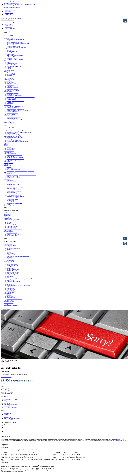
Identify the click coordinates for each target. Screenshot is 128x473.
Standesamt (9, 77)
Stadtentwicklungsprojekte (13, 107)
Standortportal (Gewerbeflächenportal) (13, 229)
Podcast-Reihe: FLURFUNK (13, 160)
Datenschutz (6, 414)
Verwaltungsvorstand (11, 192)
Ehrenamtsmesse (10, 149)
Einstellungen (4, 444)
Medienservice (7, 161)
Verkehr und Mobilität (9, 122)
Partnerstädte (7, 164)
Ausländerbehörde (11, 74)
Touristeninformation (8, 303)
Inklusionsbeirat (7, 152)
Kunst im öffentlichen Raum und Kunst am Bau (18, 256)
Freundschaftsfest (11, 133)
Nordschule (9, 283)
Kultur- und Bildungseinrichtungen (12, 248)
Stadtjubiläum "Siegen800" (10, 114)
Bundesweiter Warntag (12, 51)
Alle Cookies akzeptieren (17, 471)
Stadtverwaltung (7, 183)
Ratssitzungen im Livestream (13, 177)
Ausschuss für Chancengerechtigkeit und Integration (16, 131)
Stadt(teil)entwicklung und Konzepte (15, 109)
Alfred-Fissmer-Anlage (12, 264)
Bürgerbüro (9, 75)
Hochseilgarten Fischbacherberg (14, 95)
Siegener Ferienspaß (11, 98)
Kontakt (5, 402)
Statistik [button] (2, 460)
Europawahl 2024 (11, 201)
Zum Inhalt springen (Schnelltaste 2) (12, 3)
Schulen (8, 62)
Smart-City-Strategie (11, 227)
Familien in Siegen (8, 81)
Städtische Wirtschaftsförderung (14, 234)
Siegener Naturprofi (11, 99)
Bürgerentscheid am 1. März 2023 (14, 203)
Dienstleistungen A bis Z (11, 10)
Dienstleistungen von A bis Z (10, 399)
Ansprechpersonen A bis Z (13, 184)
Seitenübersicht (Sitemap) (9, 419)
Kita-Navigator (10, 85)
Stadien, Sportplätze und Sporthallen (15, 101)
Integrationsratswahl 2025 (13, 199)
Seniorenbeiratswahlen (12, 181)
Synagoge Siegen (11, 289)
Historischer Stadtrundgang (10, 245)
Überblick (9, 50)
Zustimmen (5, 447)
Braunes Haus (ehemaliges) (13, 269)
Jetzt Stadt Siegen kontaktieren (8, 380)
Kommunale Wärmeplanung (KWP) (15, 119)
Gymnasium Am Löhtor (12, 273)
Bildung (5, 60)
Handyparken (10, 296)
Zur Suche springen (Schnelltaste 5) (12, 7)
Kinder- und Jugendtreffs (12, 89)
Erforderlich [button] (3, 446)
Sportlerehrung (10, 103)
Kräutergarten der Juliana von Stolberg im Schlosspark (19, 279)
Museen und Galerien (9, 261)
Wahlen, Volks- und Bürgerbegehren (12, 195)
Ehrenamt (6, 145)
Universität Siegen (11, 70)
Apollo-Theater (10, 266)
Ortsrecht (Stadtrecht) (9, 163)
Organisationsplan (11, 188)
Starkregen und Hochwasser (13, 56)
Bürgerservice (7, 71)
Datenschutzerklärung (117, 440)
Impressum (6, 415)
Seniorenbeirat (7, 179)
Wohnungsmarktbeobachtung (13, 46)
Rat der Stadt (10, 168)
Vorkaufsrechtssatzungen (12, 113)
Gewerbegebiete (7, 218)
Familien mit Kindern (12, 83)
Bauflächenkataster (11, 40)
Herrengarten (10, 276)
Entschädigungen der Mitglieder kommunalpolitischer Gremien (21, 175)
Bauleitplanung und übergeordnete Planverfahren (18, 43)
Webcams (6, 304)
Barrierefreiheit (8, 14)
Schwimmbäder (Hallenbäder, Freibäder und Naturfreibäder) (21, 97)
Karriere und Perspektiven (10, 153)
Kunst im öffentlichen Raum (10, 254)
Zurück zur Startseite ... (6, 377)
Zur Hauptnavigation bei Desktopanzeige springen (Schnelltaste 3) (19, 4)
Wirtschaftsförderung (8, 231)
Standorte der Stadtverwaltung (14, 191)
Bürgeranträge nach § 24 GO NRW (15, 137)
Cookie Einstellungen (10, 15)
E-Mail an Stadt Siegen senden (28, 380)
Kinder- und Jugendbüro (12, 87)
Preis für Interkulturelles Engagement (15, 135)
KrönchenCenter (10, 280)
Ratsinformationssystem (9, 172)
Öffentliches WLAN (11, 225)
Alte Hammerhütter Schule (13, 265)
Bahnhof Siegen (10, 268)
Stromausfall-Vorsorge (12, 58)
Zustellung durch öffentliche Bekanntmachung (17, 141)
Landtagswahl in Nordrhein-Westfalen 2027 (17, 196)
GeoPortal (6, 400)
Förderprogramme (11, 139)
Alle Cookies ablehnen (6, 471)
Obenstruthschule (11, 284)
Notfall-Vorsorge (10, 54)
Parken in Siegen (7, 293)
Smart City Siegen (8, 222)
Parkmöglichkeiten (11, 297)
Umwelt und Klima (8, 115)
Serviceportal (8, 11)
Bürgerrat (6, 144)
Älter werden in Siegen (12, 82)
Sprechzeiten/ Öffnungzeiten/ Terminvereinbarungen (19, 189)
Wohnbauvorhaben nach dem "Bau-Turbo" (17, 47)
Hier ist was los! (7, 246)
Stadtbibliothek (10, 69)
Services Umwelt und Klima (13, 117)
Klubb (8, 277)
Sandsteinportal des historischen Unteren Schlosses (18, 285)
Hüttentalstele (10, 258)
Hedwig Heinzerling (11, 274)
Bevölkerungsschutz (8, 48)
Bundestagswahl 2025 (12, 200)
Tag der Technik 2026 (12, 233)
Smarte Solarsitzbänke (12, 226)
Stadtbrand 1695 (10, 288)
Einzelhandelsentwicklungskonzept (15, 106)
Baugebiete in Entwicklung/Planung (15, 42)
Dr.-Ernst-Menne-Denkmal (13, 272)
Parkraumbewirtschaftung (10, 221)
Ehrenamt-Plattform (11, 148)
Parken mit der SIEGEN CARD (14, 299)
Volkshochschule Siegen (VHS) (14, 66)
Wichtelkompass (10, 86)
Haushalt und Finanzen (9, 151)
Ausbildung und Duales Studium (14, 155)
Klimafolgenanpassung (12, 118)
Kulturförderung (10, 253)
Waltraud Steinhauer (11, 291)
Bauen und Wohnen (8, 38)
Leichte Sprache (9, 13)
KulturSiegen (7, 250)
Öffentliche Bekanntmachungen (14, 140)
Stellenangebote (10, 156)
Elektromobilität (7, 215)
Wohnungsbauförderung (12, 44)
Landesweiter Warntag (12, 52)
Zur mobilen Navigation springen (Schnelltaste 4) (15, 5)
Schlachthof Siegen (11, 287)
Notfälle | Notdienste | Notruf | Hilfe (15, 55)
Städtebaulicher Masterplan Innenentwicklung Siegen (19, 110)
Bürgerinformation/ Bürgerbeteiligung (12, 136)
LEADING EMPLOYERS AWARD (15, 159)
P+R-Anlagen (10, 300)
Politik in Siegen (7, 165)
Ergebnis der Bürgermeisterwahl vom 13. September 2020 (20, 171)
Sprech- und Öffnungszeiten (10, 407)
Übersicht (9, 167)
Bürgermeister (7, 143)
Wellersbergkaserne (11, 292)
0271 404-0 (18, 380)
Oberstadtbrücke (10, 260)
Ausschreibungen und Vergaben (11, 212)
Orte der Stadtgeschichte (9, 262)
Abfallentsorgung (11, 73)
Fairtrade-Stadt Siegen (9, 79)
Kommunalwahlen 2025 (12, 197)
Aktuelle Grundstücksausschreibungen (16, 39)
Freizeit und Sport (8, 91)
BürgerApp (9, 173)
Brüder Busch (10, 257)
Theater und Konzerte (9, 301)
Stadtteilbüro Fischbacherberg (13, 90)
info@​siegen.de (8, 393)
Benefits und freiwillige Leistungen (15, 157)
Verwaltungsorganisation (12, 193)
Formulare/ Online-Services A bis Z (15, 187)
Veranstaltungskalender (9, 121)
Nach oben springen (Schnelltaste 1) (12, 1)
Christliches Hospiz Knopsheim (14, 270)
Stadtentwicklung (8, 105)
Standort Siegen (7, 230)
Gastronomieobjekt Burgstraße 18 (11, 219)
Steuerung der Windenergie (13, 111)
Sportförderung (10, 102)
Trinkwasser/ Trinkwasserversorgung (15, 59)
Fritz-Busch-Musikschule (12, 63)
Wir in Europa (7, 204)
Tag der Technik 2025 (12, 235)
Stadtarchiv (9, 67)
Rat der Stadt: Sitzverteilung (13, 169)
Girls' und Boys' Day (11, 64)
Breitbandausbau (7, 214)
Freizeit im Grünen (8, 244)
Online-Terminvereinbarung (10, 404)
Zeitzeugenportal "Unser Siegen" (11, 305)
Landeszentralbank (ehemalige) (14, 281)
